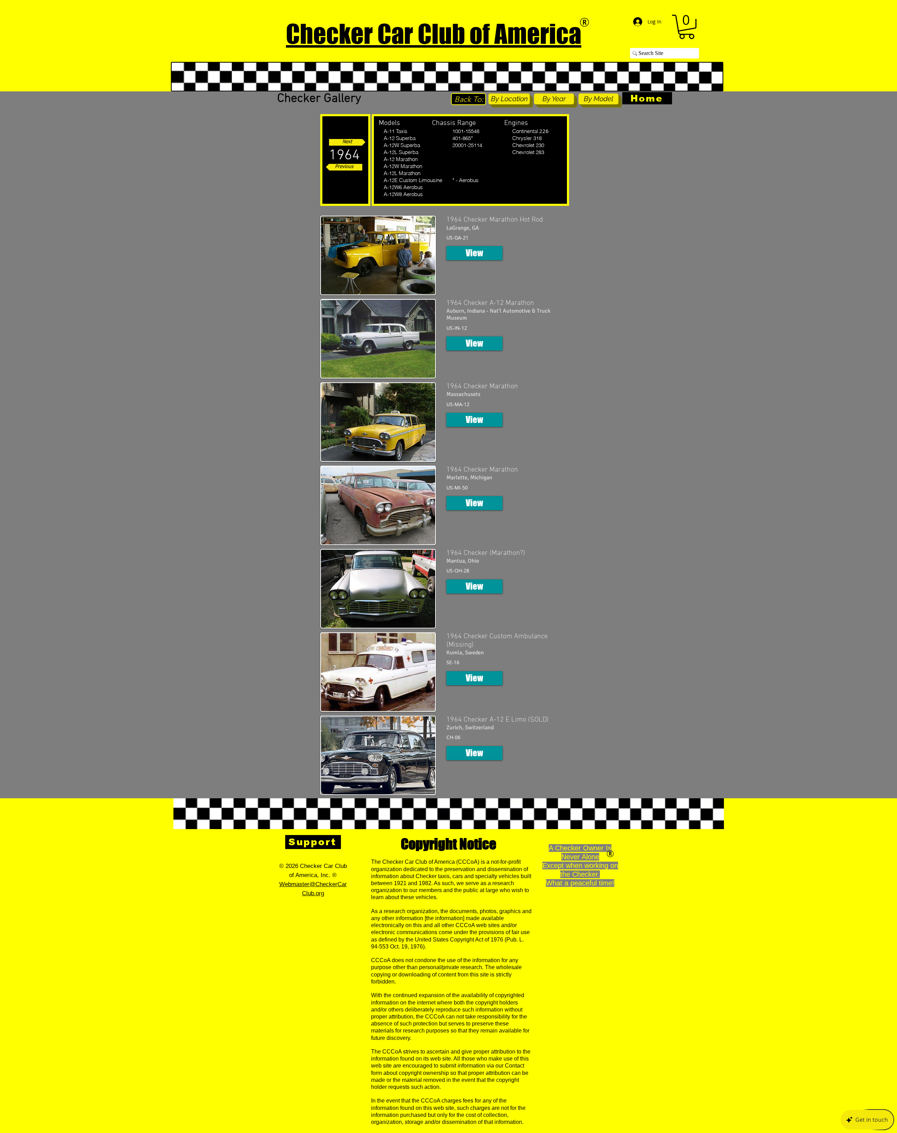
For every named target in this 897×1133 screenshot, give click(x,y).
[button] (686, 27)
